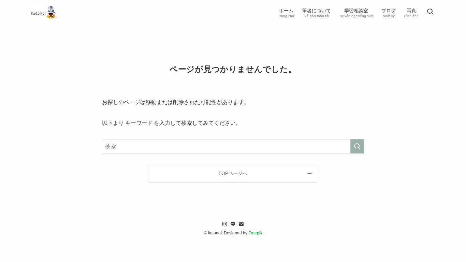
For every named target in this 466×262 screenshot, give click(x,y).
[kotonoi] (43, 12)
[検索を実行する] (357, 146)
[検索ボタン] (430, 12)
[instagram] (225, 224)
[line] (233, 224)
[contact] (241, 224)
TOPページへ (232, 173)
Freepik (255, 233)
